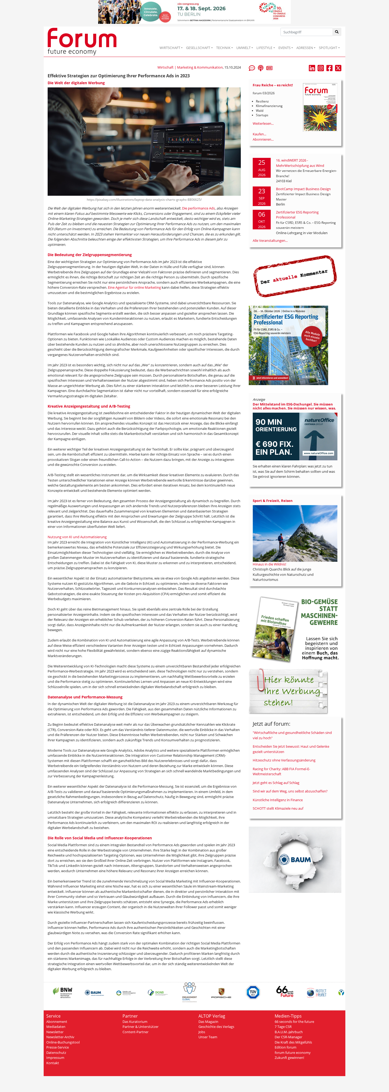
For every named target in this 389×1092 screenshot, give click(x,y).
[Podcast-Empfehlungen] (260, 67)
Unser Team (207, 1037)
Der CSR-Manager (288, 1037)
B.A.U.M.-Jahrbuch (289, 1031)
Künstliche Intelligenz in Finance (278, 799)
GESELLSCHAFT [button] (198, 47)
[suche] (337, 32)
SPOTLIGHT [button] (328, 47)
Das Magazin (208, 1021)
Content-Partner (135, 1031)
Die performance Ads (198, 208)
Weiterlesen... (263, 123)
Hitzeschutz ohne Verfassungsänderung (284, 760)
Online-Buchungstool (63, 1042)
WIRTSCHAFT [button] (170, 47)
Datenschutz (56, 1052)
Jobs (201, 1031)
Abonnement (56, 1021)
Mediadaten (55, 1026)
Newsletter (55, 1031)
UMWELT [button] (243, 47)
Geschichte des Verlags (216, 1026)
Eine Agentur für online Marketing (134, 287)
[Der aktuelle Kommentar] (295, 276)
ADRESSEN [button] (304, 47)
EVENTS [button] (284, 47)
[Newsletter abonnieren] (269, 67)
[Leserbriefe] (252, 67)
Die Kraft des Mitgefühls (293, 1042)
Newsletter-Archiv (60, 1037)
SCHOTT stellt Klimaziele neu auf (278, 808)
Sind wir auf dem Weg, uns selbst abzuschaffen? (290, 791)
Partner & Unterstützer (141, 1026)
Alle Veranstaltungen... (270, 240)
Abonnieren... (263, 139)
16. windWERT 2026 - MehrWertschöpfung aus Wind (300, 163)
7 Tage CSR (283, 1026)
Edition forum (285, 1047)
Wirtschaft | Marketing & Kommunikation (190, 67)
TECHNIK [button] (223, 47)
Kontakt (52, 1062)
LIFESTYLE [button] (264, 47)
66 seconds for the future (294, 1021)
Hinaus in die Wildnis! (269, 564)
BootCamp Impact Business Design (303, 188)
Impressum (55, 1057)
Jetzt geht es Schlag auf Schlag (276, 782)
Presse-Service (57, 1047)
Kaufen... (259, 134)
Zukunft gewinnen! (289, 1057)
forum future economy (293, 1052)
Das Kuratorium (135, 1021)
